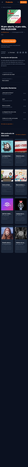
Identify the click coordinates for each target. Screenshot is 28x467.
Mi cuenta (23, 2)
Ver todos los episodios (6, 124)
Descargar (12, 52)
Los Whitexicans (5, 32)
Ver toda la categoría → (21, 134)
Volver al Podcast (7, 7)
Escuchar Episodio (9, 41)
